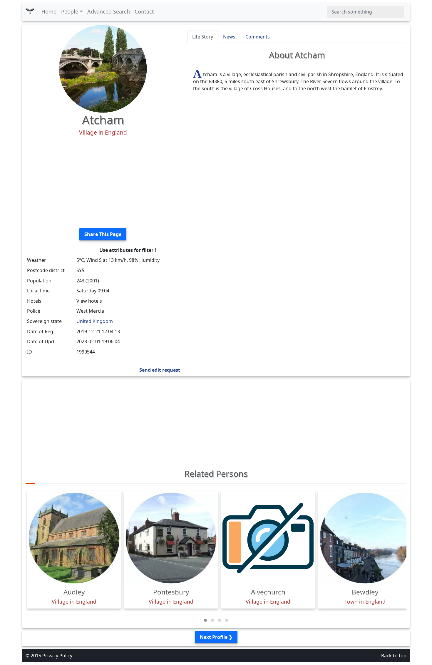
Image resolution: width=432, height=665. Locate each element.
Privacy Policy (57, 655)
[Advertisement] (103, 182)
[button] (205, 620)
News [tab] (229, 36)
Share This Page (102, 234)
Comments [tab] (257, 36)
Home (48, 11)
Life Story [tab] (202, 36)
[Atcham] (103, 68)
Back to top (393, 655)
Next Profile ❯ (216, 637)
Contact (144, 11)
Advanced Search (108, 11)
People (69, 11)
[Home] (30, 12)
